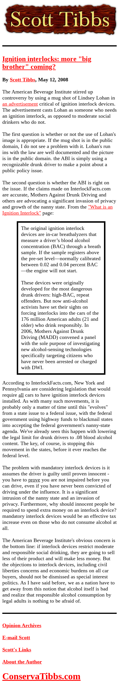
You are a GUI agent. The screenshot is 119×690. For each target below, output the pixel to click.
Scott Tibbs (22, 79)
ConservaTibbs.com (41, 676)
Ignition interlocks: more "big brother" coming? (46, 62)
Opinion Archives (21, 625)
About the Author (22, 662)
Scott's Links (16, 649)
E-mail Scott (16, 637)
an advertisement (20, 104)
